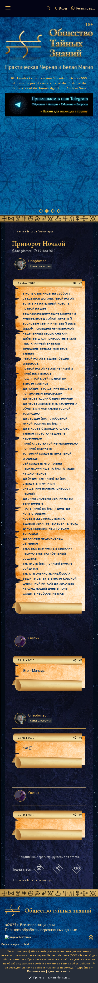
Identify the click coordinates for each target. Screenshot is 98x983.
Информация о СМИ (15, 944)
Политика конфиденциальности (48, 971)
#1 (81, 283)
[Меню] (8, 8)
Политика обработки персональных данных (41, 929)
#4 (81, 815)
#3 (81, 737)
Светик (33, 638)
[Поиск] (48, 8)
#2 (81, 660)
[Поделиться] (75, 283)
